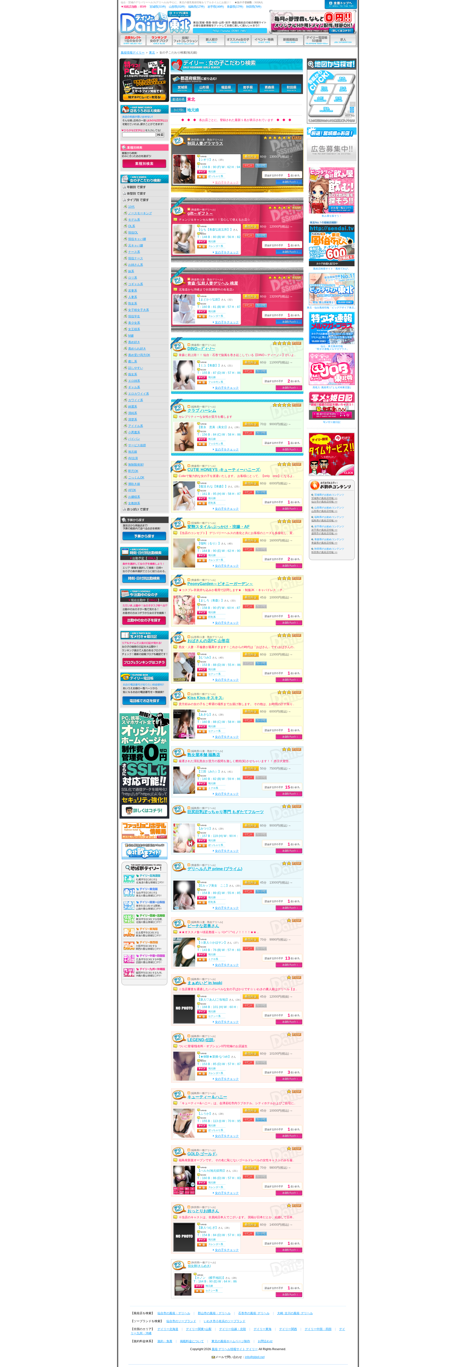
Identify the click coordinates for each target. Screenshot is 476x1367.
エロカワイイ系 (138, 393)
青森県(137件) (235, 6)
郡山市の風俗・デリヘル (214, 1313)
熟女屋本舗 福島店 (203, 755)
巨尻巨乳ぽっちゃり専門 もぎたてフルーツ (225, 812)
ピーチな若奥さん (203, 926)
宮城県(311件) (157, 6)
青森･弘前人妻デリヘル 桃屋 (212, 283)
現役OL (133, 232)
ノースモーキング (140, 213)
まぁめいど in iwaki (204, 983)
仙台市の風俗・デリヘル (173, 1313)
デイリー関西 (288, 1329)
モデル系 (134, 219)
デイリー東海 (262, 1329)
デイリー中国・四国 (318, 1329)
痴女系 (132, 374)
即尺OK (133, 471)
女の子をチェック (227, 182)
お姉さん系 (135, 265)
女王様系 (134, 329)
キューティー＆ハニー (207, 1097)
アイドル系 (135, 426)
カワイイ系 (135, 400)
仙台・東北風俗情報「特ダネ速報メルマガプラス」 (331, 347)
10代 (131, 206)
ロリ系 (132, 277)
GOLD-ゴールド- (202, 1154)
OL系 (131, 226)
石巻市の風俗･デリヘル (253, 1313)
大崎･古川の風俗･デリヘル (295, 1313)
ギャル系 (134, 387)
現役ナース (135, 258)
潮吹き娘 (134, 484)
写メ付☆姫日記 (331, 422)
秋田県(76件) (253, 6)
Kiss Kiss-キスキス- (205, 698)
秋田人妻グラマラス (205, 143)
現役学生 (134, 316)
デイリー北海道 (167, 1329)
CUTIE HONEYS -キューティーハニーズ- (224, 470)
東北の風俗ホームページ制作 (230, 1341)
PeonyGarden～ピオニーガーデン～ (220, 584)
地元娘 (132, 451)
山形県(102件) (177, 6)
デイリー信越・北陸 (232, 1329)
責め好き (134, 342)
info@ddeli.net (255, 1357)
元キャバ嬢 (135, 245)
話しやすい (135, 368)
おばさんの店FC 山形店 (208, 641)
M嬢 (131, 335)
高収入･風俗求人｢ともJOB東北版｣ (332, 387)
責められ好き (137, 348)
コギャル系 (135, 284)
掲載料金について (192, 1341)
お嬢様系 (134, 497)
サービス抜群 (137, 445)
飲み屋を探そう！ (332, 215)
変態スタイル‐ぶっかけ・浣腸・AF (218, 527)
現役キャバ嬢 (137, 239)
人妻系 (132, 297)
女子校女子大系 (138, 310)
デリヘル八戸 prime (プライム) (214, 869)
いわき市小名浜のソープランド (224, 1321)
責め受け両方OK (139, 355)
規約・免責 (164, 1341)
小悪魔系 (134, 432)
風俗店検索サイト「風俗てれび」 (331, 268)
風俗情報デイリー (133, 52)
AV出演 (133, 458)
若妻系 (132, 290)
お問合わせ (265, 1341)
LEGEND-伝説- (201, 1040)
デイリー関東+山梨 (198, 1329)
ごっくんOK (136, 477)
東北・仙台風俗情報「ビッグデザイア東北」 (332, 307)
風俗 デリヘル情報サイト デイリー (235, 1349)
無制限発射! (136, 464)
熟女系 (132, 303)
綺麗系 (132, 406)
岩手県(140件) (216, 6)
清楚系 (132, 419)
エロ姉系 (134, 381)
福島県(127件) (196, 6)
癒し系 (132, 361)
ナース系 (134, 252)
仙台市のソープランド (181, 1321)
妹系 (131, 271)
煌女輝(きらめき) (199, 1266)
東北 (152, 52)
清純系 (132, 413)
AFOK (132, 490)
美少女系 (134, 323)
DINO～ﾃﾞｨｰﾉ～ (201, 349)
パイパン (134, 439)
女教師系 (134, 503)
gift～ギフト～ (200, 213)
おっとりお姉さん (203, 1211)
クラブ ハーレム (201, 410)
